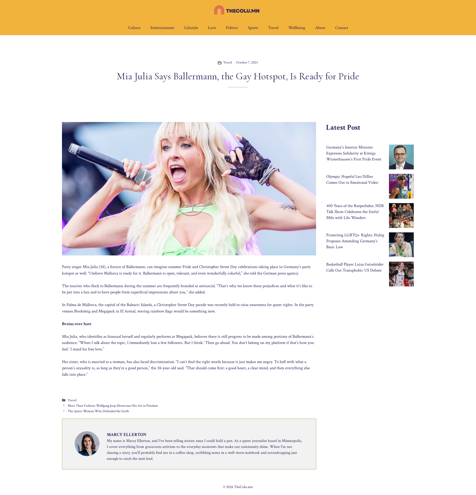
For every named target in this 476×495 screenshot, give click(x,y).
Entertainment (162, 28)
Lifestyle (191, 28)
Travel (273, 28)
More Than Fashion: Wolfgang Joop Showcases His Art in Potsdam (113, 405)
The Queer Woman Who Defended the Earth (98, 411)
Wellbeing (296, 28)
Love (212, 28)
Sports (253, 28)
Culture (134, 28)
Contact (341, 28)
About (320, 28)
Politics (232, 28)
